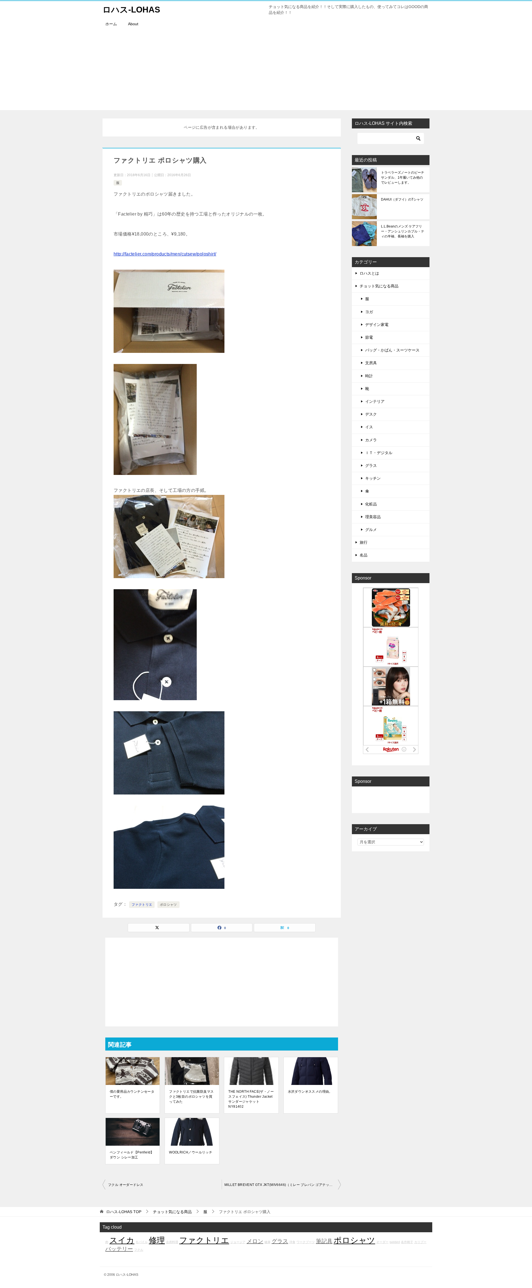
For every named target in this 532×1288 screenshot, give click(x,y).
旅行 (363, 542)
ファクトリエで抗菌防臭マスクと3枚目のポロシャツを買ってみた (191, 1097)
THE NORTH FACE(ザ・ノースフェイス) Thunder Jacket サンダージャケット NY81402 (251, 1099)
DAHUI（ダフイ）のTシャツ (402, 199)
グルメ (371, 529)
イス (369, 427)
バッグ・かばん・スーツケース (392, 350)
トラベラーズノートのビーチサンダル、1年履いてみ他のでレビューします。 (402, 177)
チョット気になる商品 (379, 286)
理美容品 (373, 517)
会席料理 (172, 1242)
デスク (371, 414)
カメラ (371, 440)
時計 (369, 376)
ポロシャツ (168, 905)
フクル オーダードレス (125, 1185)
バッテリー (119, 1249)
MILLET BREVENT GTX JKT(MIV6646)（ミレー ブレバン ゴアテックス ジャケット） (282, 1185)
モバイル (141, 1242)
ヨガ (369, 312)
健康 (267, 1242)
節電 (369, 337)
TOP (123, 1211)
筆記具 (324, 1241)
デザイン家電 (376, 324)
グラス (371, 465)
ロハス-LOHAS (131, 9)
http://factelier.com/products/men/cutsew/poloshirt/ (165, 254)
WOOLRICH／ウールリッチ (190, 1152)
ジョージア (237, 1242)
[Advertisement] (266, 71)
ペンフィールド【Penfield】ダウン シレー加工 (132, 1154)
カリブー (420, 1242)
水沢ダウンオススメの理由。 (310, 1092)
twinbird (395, 1242)
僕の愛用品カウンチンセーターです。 (132, 1094)
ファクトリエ (142, 905)
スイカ (121, 1240)
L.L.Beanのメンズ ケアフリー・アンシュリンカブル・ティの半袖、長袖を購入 (402, 231)
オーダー (382, 1242)
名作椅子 (407, 1242)
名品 (363, 555)
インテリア (375, 401)
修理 (157, 1240)
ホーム (111, 24)
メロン (255, 1241)
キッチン (373, 478)
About (133, 24)
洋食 (292, 1242)
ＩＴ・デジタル (378, 453)
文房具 (371, 363)
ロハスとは (369, 273)
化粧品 (371, 504)
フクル (138, 1249)
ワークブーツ (305, 1242)
